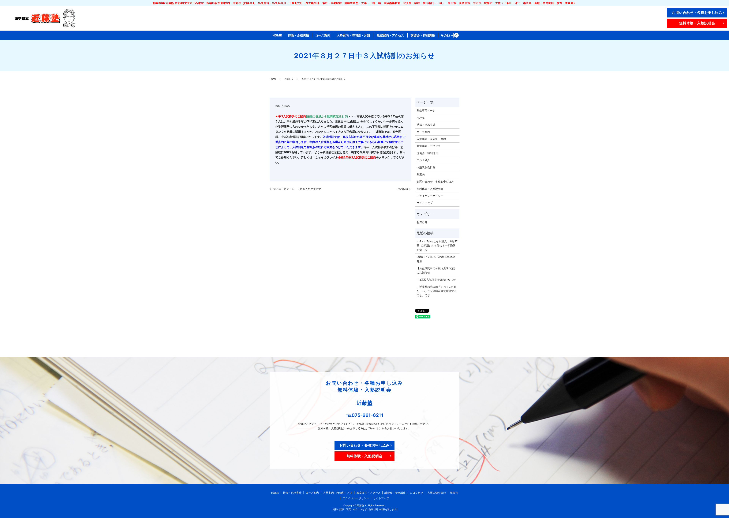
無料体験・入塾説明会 (697, 23)
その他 (445, 35)
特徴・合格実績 (298, 35)
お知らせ (288, 78)
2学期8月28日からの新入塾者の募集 (436, 259)
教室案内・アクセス (390, 35)
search (456, 35)
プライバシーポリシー (430, 195)
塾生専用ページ (426, 110)
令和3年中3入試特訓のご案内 (357, 157)
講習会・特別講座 (423, 35)
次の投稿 (403, 188)
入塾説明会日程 (426, 167)
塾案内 (421, 174)
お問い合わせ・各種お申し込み (697, 13)
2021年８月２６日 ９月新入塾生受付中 (296, 188)
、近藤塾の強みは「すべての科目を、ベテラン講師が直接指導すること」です (437, 291)
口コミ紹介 (423, 160)
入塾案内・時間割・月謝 (353, 35)
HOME (277, 35)
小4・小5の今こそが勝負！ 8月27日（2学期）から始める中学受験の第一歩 (437, 245)
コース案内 (322, 35)
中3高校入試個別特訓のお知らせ (436, 279)
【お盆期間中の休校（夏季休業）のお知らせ (437, 270)
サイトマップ (425, 202)
